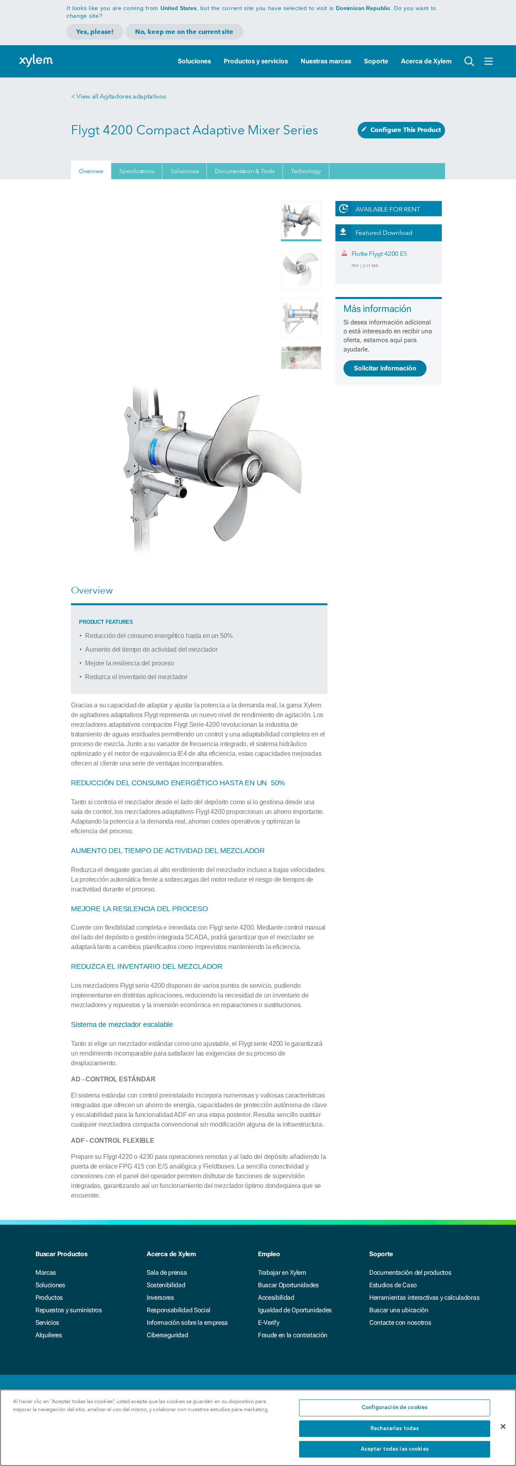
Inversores (160, 1297)
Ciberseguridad (167, 1335)
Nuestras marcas (326, 61)
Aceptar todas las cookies (395, 1449)
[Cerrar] (503, 1426)
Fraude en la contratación (292, 1335)
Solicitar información (385, 368)
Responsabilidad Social (178, 1310)
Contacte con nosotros (400, 1322)
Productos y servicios (256, 61)
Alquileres (48, 1335)
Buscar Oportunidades (288, 1285)
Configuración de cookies (395, 1407)
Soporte (376, 61)
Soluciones (194, 61)
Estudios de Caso (393, 1285)
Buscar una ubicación (399, 1310)
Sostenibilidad (166, 1285)
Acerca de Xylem (426, 61)
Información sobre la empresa (187, 1322)
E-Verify (268, 1322)
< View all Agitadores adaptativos (118, 96)
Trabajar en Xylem (282, 1272)
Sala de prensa (167, 1272)
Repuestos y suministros (68, 1310)
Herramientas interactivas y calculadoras (424, 1297)
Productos (49, 1297)
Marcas (45, 1272)
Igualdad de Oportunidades (295, 1310)
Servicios (47, 1322)
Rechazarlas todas (394, 1428)
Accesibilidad (276, 1297)
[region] (258, 1427)
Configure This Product (405, 130)
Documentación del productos (410, 1272)
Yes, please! (95, 32)
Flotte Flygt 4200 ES (379, 253)
